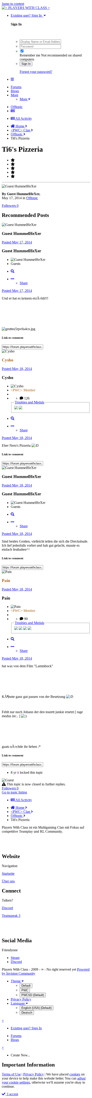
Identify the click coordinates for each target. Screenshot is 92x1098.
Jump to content (13, 4)
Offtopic (32, 198)
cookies (74, 1074)
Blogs (15, 91)
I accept (11, 1094)
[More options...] (12, 279)
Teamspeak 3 (11, 916)
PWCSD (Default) (32, 995)
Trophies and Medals (29, 402)
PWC (24, 990)
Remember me (30, 55)
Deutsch (26, 1012)
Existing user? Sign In (27, 15)
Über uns (8, 881)
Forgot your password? (36, 72)
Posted (17, 242)
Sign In (26, 63)
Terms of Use (11, 1074)
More (14, 95)
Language (18, 1003)
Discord (7, 908)
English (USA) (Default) (36, 1008)
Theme (16, 981)
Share (24, 283)
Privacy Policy (21, 999)
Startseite (8, 873)
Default (26, 985)
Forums (16, 87)
